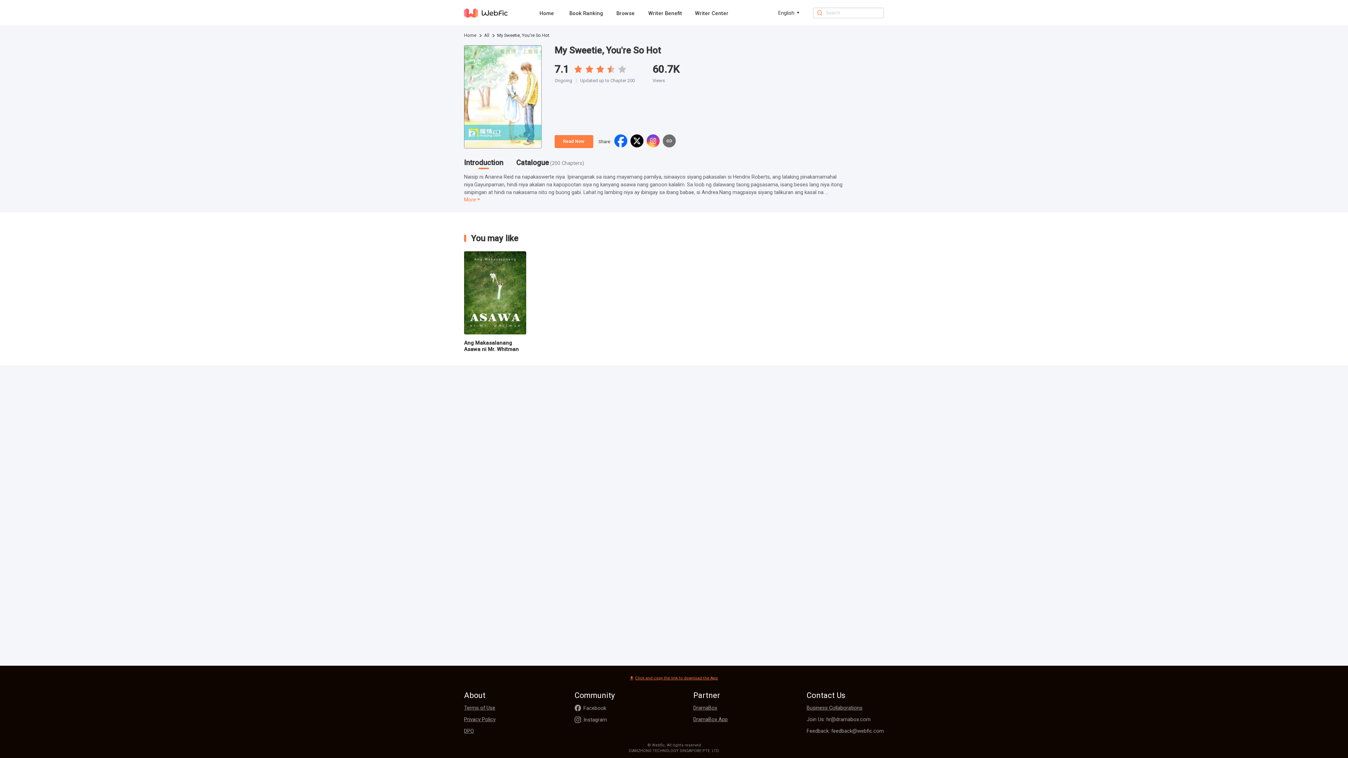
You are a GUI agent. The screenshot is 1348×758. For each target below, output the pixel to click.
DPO (469, 731)
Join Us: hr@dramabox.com (839, 719)
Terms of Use (479, 708)
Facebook (594, 708)
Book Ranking (586, 13)
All (486, 35)
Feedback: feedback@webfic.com (845, 731)
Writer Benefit (665, 13)
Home (547, 13)
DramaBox (705, 708)
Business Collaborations (835, 708)
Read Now (573, 141)
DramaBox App (710, 719)
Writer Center (711, 13)
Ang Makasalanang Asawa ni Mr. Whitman (491, 346)
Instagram (595, 720)
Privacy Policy (480, 719)
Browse (625, 13)
